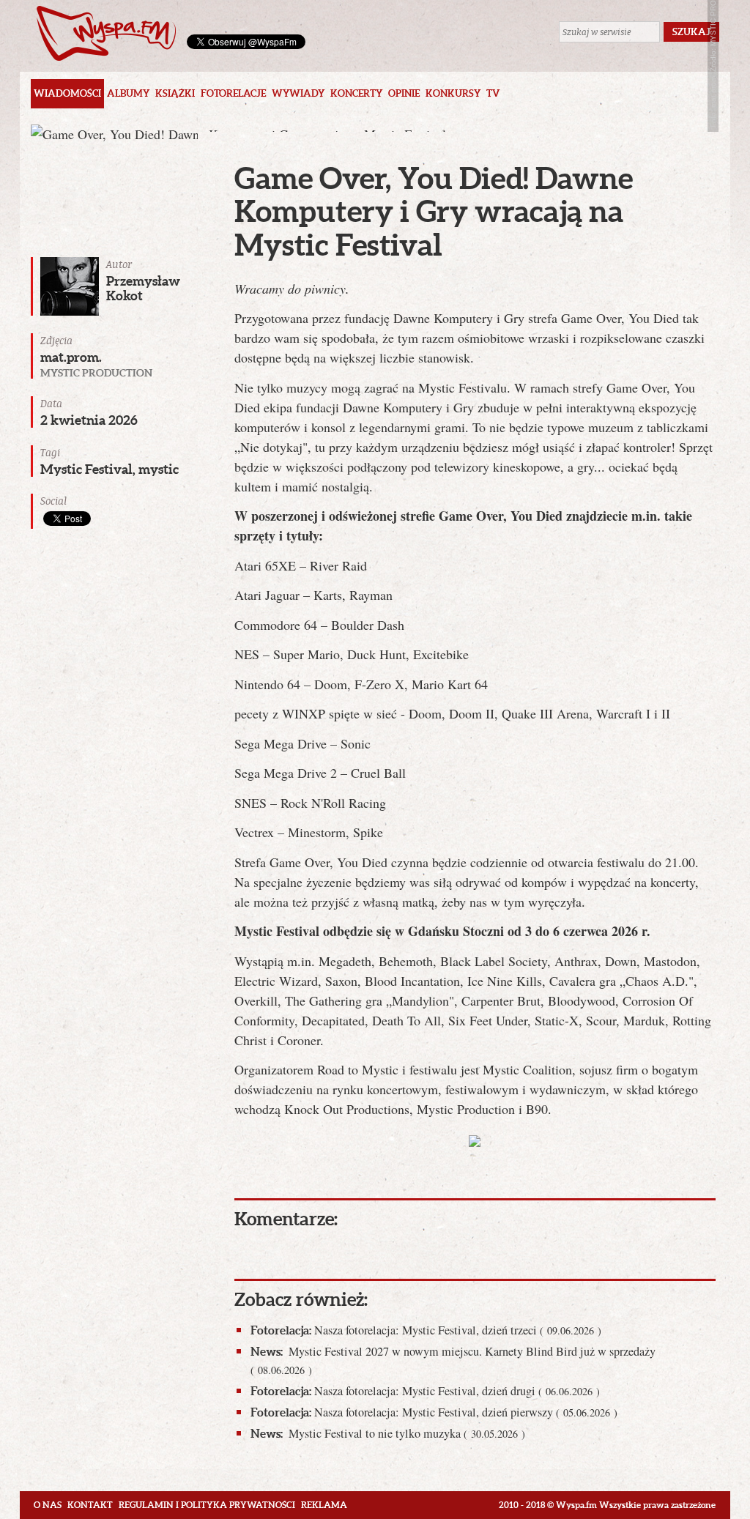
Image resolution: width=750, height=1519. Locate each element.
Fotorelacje (233, 93)
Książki (175, 93)
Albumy (128, 93)
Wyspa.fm (106, 33)
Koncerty (356, 93)
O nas (48, 1504)
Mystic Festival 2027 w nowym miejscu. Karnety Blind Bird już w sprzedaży (453, 1359)
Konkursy (453, 93)
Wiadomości (67, 93)
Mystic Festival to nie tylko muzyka (387, 1433)
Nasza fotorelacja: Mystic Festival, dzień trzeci (425, 1330)
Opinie (404, 93)
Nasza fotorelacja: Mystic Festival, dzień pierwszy (433, 1412)
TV (493, 93)
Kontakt (90, 1504)
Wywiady (298, 93)
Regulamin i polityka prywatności (207, 1504)
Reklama (324, 1504)
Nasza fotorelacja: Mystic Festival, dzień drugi (425, 1391)
